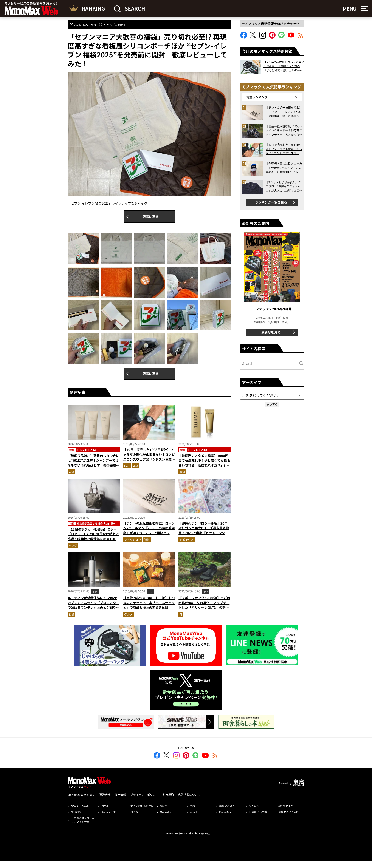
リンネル (254, 806)
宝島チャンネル (80, 806)
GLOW (134, 812)
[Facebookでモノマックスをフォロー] (243, 37)
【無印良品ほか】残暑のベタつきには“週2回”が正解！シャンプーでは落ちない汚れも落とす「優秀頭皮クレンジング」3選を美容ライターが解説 (93, 465)
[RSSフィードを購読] (300, 37)
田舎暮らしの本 (258, 812)
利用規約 (168, 795)
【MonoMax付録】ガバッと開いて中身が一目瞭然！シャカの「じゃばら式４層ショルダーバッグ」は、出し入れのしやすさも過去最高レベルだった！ (284, 66)
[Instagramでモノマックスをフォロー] (262, 37)
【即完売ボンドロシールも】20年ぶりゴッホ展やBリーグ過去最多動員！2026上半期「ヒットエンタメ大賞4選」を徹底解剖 (203, 530)
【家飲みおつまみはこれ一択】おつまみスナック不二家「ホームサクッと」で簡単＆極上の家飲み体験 (149, 603)
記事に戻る (151, 216)
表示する (272, 404)
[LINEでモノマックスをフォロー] (281, 37)
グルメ (128, 614)
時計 (127, 466)
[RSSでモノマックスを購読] (215, 756)
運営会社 (104, 795)
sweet (163, 806)
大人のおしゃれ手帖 (142, 806)
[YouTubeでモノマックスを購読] (291, 37)
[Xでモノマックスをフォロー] (253, 37)
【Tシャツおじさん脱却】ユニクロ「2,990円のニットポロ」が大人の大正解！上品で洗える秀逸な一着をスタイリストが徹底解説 (284, 186)
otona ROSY (285, 806)
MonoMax (166, 812)
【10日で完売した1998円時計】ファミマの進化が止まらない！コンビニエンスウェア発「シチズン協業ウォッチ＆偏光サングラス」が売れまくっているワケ (149, 459)
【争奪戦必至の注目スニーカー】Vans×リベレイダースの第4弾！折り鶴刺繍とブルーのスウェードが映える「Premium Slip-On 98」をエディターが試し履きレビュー (284, 167)
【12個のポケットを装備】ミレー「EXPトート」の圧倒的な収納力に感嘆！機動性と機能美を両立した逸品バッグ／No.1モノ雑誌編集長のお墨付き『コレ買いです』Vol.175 (93, 539)
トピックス (187, 539)
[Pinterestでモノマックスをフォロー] (272, 37)
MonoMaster (226, 812)
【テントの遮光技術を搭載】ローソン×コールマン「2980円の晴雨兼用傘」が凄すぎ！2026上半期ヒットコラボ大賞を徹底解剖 (149, 530)
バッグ (73, 545)
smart (193, 812)
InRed (104, 806)
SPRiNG (76, 812)
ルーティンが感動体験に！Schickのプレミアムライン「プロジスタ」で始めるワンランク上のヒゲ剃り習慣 (93, 605)
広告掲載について (189, 795)
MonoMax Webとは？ (81, 795)
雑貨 (71, 472)
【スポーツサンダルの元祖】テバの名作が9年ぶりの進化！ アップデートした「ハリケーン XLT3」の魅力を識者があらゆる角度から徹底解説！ (204, 607)
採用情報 (120, 795)
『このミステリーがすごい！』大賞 (83, 820)
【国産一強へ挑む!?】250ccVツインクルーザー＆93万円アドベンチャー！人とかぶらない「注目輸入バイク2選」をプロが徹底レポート (284, 130)
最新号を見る (271, 332)
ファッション (132, 539)
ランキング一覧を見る (271, 202)
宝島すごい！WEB (288, 812)
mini (192, 806)
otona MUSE (108, 812)
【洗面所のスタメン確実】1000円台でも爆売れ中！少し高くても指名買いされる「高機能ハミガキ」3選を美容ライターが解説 (204, 462)
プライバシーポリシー (144, 795)
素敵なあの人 (227, 806)
